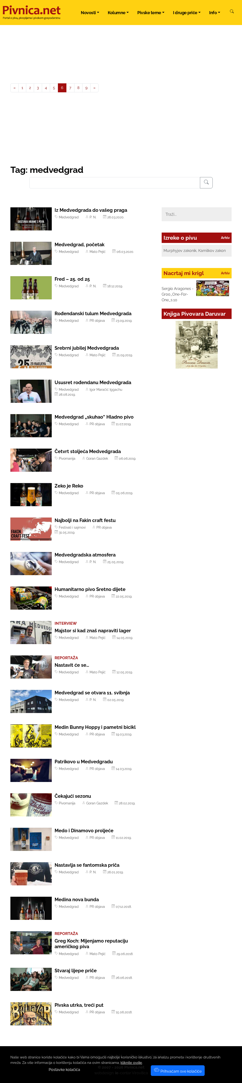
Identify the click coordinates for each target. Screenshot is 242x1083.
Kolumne (116, 12)
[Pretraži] (232, 12)
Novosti (88, 12)
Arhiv (225, 238)
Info (213, 12)
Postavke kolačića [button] (64, 1069)
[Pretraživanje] (206, 182)
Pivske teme (149, 12)
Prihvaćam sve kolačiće (181, 1071)
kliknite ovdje (131, 1063)
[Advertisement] (121, 129)
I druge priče (185, 12)
